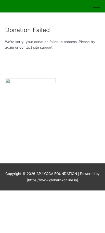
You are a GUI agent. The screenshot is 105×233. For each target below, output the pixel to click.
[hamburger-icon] (96, 6)
